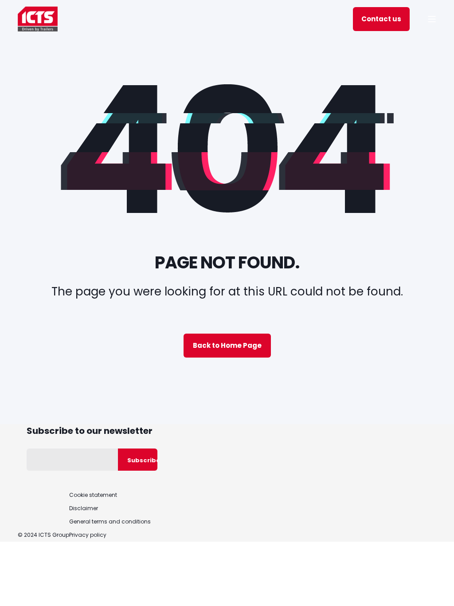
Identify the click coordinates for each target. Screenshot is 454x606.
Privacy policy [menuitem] (87, 535)
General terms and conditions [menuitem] (110, 521)
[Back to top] (436, 588)
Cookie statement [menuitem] (93, 495)
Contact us (381, 19)
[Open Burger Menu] (432, 19)
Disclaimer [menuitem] (83, 508)
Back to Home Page (227, 345)
